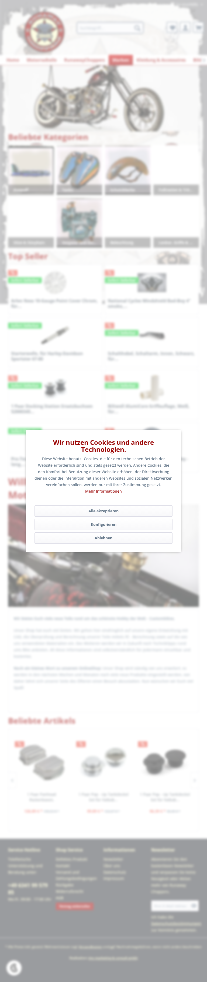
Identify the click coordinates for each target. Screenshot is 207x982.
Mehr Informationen (103, 491)
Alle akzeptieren (103, 510)
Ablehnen (103, 537)
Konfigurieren (103, 524)
